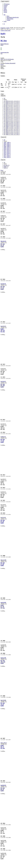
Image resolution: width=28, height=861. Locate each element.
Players (5, 10)
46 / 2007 (12, 129)
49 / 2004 (12, 131)
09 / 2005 (12, 130)
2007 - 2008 (7, 145)
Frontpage (3, 27)
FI (4, 24)
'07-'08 (2, 701)
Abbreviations (10, 18)
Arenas (5, 12)
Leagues (6, 5)
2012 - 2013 (7, 150)
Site (4, 14)
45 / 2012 (12, 118)
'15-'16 (2, 285)
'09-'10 (2, 561)
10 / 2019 (12, 101)
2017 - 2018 (7, 155)
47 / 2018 (12, 102)
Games (5, 6)
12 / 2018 (12, 103)
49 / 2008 (12, 126)
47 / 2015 (12, 110)
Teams (5, 9)
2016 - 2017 (7, 154)
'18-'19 (2, 178)
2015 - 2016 (7, 153)
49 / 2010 (12, 121)
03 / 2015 (12, 114)
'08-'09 (2, 646)
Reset (2, 170)
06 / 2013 (12, 117)
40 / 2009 (12, 123)
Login (5, 21)
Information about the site (13, 17)
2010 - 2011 (7, 149)
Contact (8, 20)
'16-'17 (2, 229)
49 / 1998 (12, 134)
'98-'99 (2, 841)
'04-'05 (2, 786)
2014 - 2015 (7, 151)
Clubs (5, 8)
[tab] (14, 180)
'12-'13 (2, 480)
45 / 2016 (12, 107)
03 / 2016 (12, 109)
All (4, 98)
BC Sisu (6, 165)
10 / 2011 (12, 119)
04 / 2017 (12, 106)
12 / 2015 (12, 113)
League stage (7, 30)
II (5, 178)
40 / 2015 (12, 111)
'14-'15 (2, 382)
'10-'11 (2, 506)
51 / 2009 (12, 122)
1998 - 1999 (7, 142)
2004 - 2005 (7, 143)
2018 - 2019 (7, 157)
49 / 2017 (12, 105)
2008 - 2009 (7, 146)
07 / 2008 (12, 127)
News (8, 16)
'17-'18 (2, 204)
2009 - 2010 (7, 147)
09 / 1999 (12, 133)
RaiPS (6, 166)
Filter (2, 94)
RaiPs (6, 167)
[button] (14, 243)
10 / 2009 (12, 125)
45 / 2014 (12, 115)
